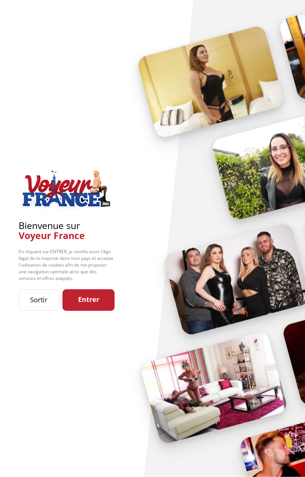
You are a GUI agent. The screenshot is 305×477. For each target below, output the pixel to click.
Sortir (38, 299)
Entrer (88, 299)
